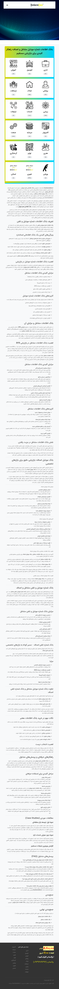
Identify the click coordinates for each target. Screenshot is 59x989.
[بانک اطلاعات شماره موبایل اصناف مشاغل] (37, 5)
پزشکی (26, 959)
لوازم (15, 958)
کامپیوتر (14, 947)
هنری (14, 955)
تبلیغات (26, 972)
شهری (14, 966)
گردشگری (13, 960)
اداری (27, 951)
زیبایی (27, 967)
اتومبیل (26, 953)
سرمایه (14, 950)
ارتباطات (26, 964)
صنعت (14, 952)
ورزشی (14, 963)
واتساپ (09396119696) (43, 962)
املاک (27, 961)
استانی (14, 968)
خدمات (26, 969)
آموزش (26, 956)
